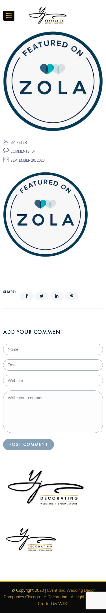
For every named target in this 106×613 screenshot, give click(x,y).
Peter (21, 142)
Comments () (22, 151)
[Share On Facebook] (27, 296)
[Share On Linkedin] (57, 296)
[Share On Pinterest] (72, 296)
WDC (63, 603)
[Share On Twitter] (42, 296)
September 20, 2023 (27, 160)
